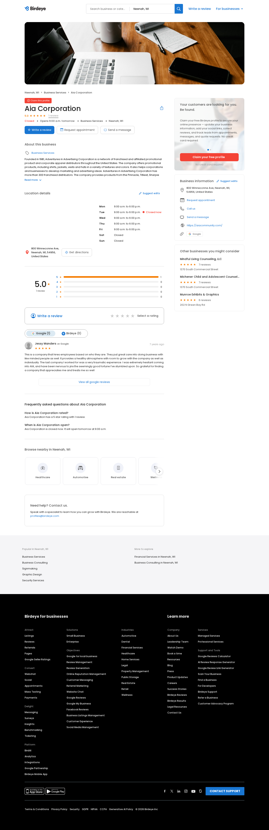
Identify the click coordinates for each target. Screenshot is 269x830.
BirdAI (28, 750)
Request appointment (79, 130)
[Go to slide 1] (208, 150)
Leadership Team (177, 641)
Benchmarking (33, 730)
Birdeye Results (176, 700)
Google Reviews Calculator (214, 656)
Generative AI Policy (121, 809)
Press (170, 671)
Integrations (32, 762)
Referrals (30, 647)
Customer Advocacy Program (216, 703)
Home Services (130, 659)
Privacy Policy (59, 809)
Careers (172, 683)
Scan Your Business (209, 674)
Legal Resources (177, 706)
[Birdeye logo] (36, 9)
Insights (29, 724)
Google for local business (82, 656)
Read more (31, 180)
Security (75, 809)
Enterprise (73, 641)
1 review (53, 115)
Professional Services (211, 641)
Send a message (119, 130)
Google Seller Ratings (37, 659)
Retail (125, 689)
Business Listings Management (86, 715)
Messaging (31, 712)
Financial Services (132, 647)
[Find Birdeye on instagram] (185, 791)
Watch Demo (175, 647)
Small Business (76, 635)
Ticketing (30, 736)
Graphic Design (32, 574)
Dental (126, 641)
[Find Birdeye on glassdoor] (200, 791)
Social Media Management (83, 727)
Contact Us (174, 712)
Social (28, 680)
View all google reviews (94, 382)
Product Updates (177, 677)
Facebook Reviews (78, 709)
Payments (31, 697)
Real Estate (128, 683)
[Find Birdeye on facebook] (164, 791)
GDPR (85, 809)
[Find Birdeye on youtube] (193, 791)
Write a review (199, 9)
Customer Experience (80, 721)
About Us (172, 635)
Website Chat (75, 691)
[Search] (179, 9)
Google (197, 234)
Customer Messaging (80, 680)
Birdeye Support (207, 691)
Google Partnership (36, 768)
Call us (191, 209)
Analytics (30, 756)
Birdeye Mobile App (36, 774)
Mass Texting (33, 691)
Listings (29, 635)
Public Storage (130, 677)
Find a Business (207, 680)
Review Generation (78, 668)
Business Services (55, 92)
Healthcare (128, 653)
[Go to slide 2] (210, 149)
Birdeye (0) (73, 333)
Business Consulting (35, 563)
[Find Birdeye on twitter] (171, 791)
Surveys (29, 718)
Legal (125, 665)
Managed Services (209, 635)
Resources (173, 659)
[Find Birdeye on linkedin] (178, 791)
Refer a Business (208, 697)
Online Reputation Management (86, 674)
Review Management (79, 662)
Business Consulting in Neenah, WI (156, 563)
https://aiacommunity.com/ (204, 225)
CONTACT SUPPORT (225, 791)
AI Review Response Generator (216, 662)
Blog (170, 665)
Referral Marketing (77, 685)
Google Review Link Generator (216, 668)
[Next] (159, 471)
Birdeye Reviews (177, 695)
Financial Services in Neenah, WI (154, 557)
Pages (28, 653)
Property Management (135, 671)
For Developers (207, 685)
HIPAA (94, 809)
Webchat (30, 674)
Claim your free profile (209, 157)
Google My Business (79, 703)
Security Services (33, 580)
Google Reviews (76, 697)
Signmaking (29, 568)
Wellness (127, 695)
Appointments (34, 685)
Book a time (174, 653)
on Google (63, 343)
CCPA (103, 809)
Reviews (29, 641)
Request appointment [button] (201, 200)
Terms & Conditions (37, 809)
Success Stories (176, 689)
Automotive (129, 635)
